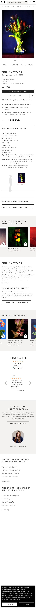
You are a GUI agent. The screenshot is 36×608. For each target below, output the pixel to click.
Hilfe (5, 64)
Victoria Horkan (15, 343)
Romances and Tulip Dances (15, 340)
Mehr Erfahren (16, 599)
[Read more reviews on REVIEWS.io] (18, 368)
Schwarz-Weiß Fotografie (10, 496)
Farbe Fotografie (7, 499)
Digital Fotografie (8, 502)
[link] (26, 2)
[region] (18, 383)
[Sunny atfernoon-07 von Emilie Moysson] (18, 237)
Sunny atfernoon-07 (14, 248)
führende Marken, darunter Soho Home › (16, 114)
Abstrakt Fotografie (8, 505)
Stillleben (10, 140)
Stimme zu (10, 604)
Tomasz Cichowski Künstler (11, 470)
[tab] (18, 129)
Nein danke (26, 604)
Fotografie (19, 6)
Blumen (16, 140)
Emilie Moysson (12, 72)
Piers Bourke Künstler (9, 467)
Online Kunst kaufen (8, 6)
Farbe (17, 136)
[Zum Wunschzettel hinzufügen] (32, 96)
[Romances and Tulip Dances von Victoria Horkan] (18, 329)
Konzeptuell (8, 138)
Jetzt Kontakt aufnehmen (16, 302)
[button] (34, 2)
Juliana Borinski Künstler (10, 473)
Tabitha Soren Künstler (10, 476)
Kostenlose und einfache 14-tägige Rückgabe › (18, 104)
